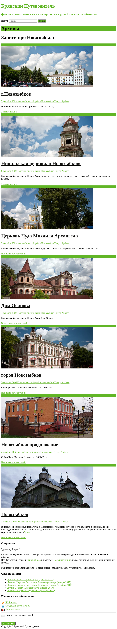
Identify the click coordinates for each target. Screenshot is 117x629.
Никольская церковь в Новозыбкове (41, 163)
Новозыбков (47, 101)
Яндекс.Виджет (13, 609)
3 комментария (9, 111)
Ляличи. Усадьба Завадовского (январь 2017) (30, 587)
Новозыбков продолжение (29, 444)
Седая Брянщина (62, 560)
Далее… (28, 532)
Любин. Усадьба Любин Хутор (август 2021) (30, 579)
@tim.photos (34, 560)
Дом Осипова (15, 305)
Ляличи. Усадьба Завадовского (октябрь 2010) (31, 590)
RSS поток (11, 602)
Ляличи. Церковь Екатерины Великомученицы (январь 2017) (39, 582)
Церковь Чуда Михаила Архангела (39, 235)
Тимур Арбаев (61, 101)
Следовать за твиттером (17, 605)
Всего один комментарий (14, 323)
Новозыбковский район (29, 101)
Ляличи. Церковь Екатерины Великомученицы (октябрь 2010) (39, 585)
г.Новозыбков (16, 94)
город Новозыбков (21, 375)
